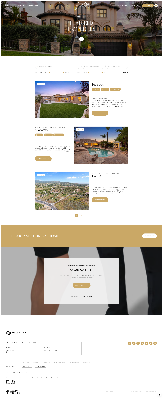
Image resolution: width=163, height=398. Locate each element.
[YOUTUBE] (146, 343)
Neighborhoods (123, 5)
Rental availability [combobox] (114, 66)
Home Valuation (33, 5)
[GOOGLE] (150, 343)
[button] (81, 285)
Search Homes (149, 236)
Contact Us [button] (86, 362)
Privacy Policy (151, 392)
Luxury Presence (120, 392)
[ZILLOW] (155, 343)
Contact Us (134, 5)
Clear (124, 72)
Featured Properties (30, 362)
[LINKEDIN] (133, 343)
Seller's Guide (40, 366)
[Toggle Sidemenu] (156, 5)
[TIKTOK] (138, 343)
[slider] (49, 72)
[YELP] (142, 343)
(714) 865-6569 (148, 5)
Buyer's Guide (27, 366)
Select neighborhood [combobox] (91, 66)
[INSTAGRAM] (129, 343)
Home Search (21, 5)
